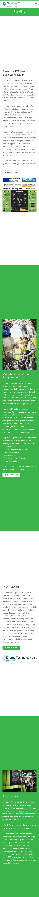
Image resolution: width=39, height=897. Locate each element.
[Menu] (36, 4)
